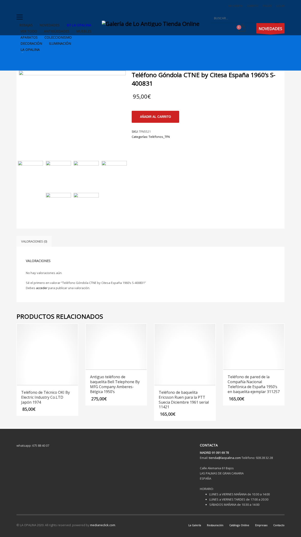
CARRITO (252, 6)
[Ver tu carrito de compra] (241, 28)
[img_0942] (86, 205)
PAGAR (267, 6)
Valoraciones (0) (34, 241)
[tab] (34, 241)
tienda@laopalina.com (225, 458)
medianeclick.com (102, 525)
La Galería (194, 525)
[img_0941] (58, 205)
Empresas (261, 525)
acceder (42, 288)
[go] (276, 18)
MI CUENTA (235, 6)
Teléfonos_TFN (159, 137)
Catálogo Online (239, 525)
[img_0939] (86, 173)
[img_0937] (72, 111)
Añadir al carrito (155, 117)
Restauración (215, 525)
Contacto (279, 525)
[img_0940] (114, 173)
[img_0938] (58, 173)
